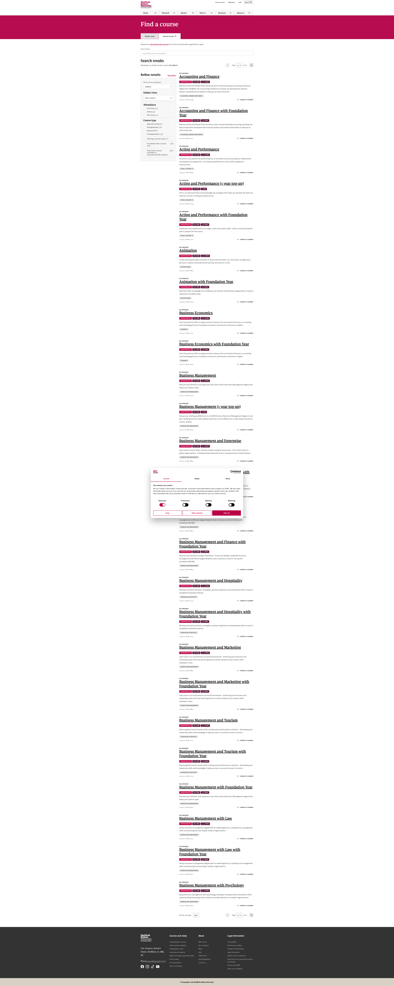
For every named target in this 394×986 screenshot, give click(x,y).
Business (222, 12)
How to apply (174, 959)
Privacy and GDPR (233, 965)
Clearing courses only (157, 139)
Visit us (203, 12)
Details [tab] (197, 479)
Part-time (155, 115)
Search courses (168, 36)
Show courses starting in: (152, 82)
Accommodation (175, 962)
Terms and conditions (235, 968)
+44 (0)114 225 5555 (156, 961)
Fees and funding (176, 966)
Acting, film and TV (186, 169)
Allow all (226, 513)
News (200, 949)
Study (145, 12)
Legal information (233, 952)
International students (177, 952)
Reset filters (172, 75)
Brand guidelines (204, 959)
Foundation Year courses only (160, 144)
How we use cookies (234, 945)
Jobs (200, 952)
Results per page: (185, 915)
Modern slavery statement (236, 955)
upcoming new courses (159, 44)
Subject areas (150, 36)
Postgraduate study (176, 949)
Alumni (183, 12)
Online (154, 112)
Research (165, 12)
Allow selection (197, 513)
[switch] (185, 504)
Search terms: (145, 49)
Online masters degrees (178, 945)
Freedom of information (235, 949)
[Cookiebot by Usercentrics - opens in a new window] (232, 471)
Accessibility (231, 942)
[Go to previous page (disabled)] (227, 65)
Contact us (202, 962)
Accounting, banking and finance (191, 96)
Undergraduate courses (178, 942)
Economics (184, 329)
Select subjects (150, 98)
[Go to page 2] (251, 65)
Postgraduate (157, 127)
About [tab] (228, 479)
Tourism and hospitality (188, 597)
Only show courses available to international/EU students (160, 152)
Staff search (203, 955)
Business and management (189, 392)
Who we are (203, 942)
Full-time (155, 108)
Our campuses (204, 945)
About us (240, 12)
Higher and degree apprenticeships (182, 955)
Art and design (185, 267)
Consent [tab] (166, 479)
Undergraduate (158, 134)
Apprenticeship (157, 124)
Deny (167, 513)
